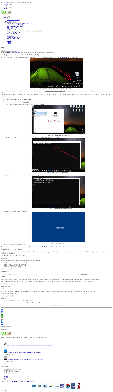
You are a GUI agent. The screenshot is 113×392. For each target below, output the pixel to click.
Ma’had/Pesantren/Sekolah (13, 32)
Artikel (5, 21)
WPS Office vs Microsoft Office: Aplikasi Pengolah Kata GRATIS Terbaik (25, 359)
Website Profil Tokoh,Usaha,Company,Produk (18, 23)
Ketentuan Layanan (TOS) (13, 20)
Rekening (9, 41)
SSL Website (10, 36)
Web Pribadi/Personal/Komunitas (15, 26)
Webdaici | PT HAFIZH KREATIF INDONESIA (23, 381)
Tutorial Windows (73, 57)
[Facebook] (56, 310)
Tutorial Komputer (15, 52)
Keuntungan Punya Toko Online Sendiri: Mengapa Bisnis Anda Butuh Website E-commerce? (29, 345)
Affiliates (9, 42)
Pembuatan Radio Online (13, 38)
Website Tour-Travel (12, 27)
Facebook (6, 376)
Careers (9, 43)
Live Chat (6, 6)
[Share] (56, 323)
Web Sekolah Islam (12, 33)
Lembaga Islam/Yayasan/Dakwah (15, 29)
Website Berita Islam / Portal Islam (15, 25)
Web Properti (10, 28)
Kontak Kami (7, 39)
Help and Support (8, 4)
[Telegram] (56, 321)
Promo (8, 18)
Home (5, 16)
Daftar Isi (64, 281)
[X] (56, 313)
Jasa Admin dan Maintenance (14, 37)
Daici (11, 57)
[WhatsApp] (56, 315)
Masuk (5, 8)
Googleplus (6, 377)
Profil (5, 17)
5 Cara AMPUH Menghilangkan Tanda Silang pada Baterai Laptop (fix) (24, 352)
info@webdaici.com (8, 373)
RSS (5, 379)
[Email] (56, 318)
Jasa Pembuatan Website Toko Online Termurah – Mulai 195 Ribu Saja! (24, 31)
